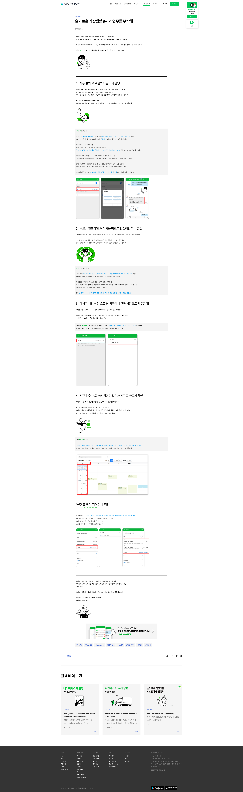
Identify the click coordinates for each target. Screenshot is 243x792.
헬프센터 (111, 761)
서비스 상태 (112, 767)
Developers (112, 764)
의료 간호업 (80, 769)
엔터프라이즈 (80, 774)
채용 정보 (128, 761)
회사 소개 (128, 756)
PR (126, 759)
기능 (110, 4)
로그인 (165, 4)
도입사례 (137, 4)
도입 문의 (111, 756)
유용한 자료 (146, 4)
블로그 (95, 761)
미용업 (79, 759)
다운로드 (63, 767)
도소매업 (79, 756)
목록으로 (68, 656)
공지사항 (95, 764)
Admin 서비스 (65, 769)
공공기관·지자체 (81, 777)
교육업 (79, 767)
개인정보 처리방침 (81, 788)
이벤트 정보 (96, 759)
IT (77, 772)
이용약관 (92, 788)
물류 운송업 (80, 761)
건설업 (79, 764)
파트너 (155, 4)
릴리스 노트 (96, 767)
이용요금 (118, 4)
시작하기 (174, 4)
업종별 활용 (127, 4)
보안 (62, 759)
